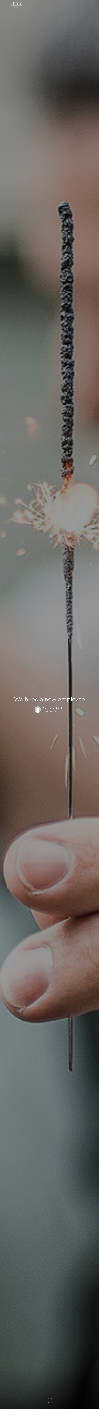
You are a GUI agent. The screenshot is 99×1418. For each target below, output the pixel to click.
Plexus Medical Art (53, 708)
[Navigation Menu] (86, 4)
